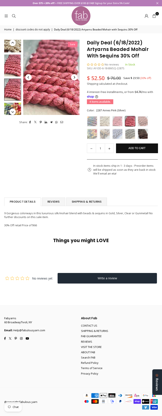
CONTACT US (89, 325)
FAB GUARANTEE (91, 336)
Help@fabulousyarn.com (29, 330)
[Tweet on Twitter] (35, 122)
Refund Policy (90, 363)
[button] (154, 16)
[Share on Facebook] (30, 122)
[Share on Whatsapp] (56, 122)
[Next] (74, 77)
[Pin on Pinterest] (40, 122)
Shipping (92, 84)
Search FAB (88, 357)
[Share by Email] (61, 122)
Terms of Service (92, 368)
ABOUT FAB (88, 352)
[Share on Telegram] (51, 122)
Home (8, 29)
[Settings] (146, 16)
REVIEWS (53, 202)
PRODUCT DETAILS (22, 202)
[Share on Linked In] (46, 122)
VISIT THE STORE (91, 347)
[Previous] (28, 77)
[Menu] (6, 16)
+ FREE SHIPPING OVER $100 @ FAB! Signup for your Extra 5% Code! (81, 3)
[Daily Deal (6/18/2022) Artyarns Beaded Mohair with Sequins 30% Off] (12, 65)
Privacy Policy (89, 373)
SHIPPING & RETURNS (87, 202)
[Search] (14, 16)
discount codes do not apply (33, 29)
